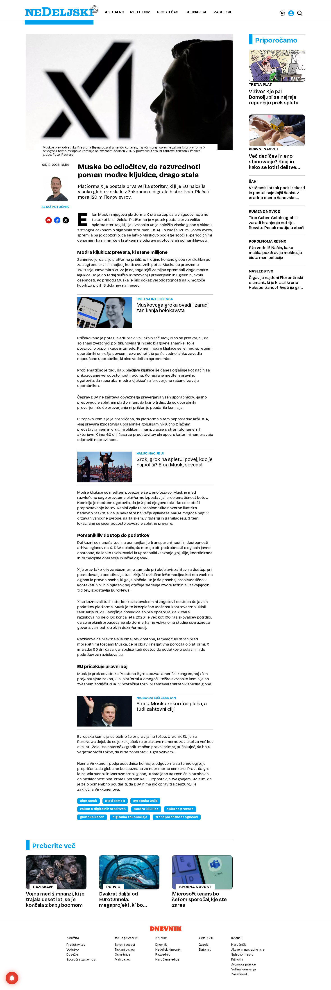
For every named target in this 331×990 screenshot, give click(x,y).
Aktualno (114, 12)
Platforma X (115, 801)
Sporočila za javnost (81, 959)
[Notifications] (12, 978)
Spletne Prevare (180, 809)
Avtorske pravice (243, 964)
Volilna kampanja (243, 969)
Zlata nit (205, 950)
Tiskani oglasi (125, 950)
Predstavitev (75, 945)
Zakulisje (223, 12)
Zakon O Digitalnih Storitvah (103, 809)
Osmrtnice (122, 954)
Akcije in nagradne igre (248, 950)
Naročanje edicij (167, 959)
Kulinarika (196, 12)
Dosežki (72, 954)
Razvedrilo (162, 954)
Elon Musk (88, 801)
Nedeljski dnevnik (167, 950)
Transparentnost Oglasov (176, 817)
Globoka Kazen (92, 817)
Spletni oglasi (125, 945)
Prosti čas (167, 12)
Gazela (204, 945)
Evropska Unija (145, 801)
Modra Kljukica (146, 809)
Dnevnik (161, 945)
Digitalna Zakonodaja (129, 817)
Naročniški (239, 945)
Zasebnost (239, 974)
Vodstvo (72, 950)
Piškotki (237, 959)
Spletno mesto (242, 954)
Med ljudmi (140, 12)
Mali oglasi (123, 959)
